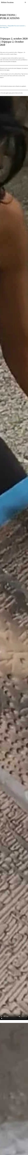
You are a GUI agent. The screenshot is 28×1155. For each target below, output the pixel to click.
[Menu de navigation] (25, 2)
